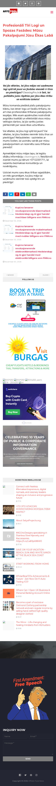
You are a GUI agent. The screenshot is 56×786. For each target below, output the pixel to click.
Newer (11, 275)
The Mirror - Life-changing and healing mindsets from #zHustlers (33, 623)
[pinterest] (38, 3)
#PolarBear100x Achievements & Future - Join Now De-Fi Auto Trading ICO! (32, 579)
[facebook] (19, 3)
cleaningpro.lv (31, 156)
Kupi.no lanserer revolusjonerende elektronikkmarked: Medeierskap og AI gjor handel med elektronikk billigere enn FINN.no (33, 251)
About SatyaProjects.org (28, 520)
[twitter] (25, 3)
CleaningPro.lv (31, 92)
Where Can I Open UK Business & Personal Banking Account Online (33, 591)
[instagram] (32, 3)
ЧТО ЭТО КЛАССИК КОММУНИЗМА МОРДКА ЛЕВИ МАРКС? (33, 509)
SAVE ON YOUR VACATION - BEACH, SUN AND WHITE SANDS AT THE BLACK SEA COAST (33, 552)
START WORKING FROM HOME (32, 564)
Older (45, 275)
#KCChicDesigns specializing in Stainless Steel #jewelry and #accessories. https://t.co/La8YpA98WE (31, 537)
